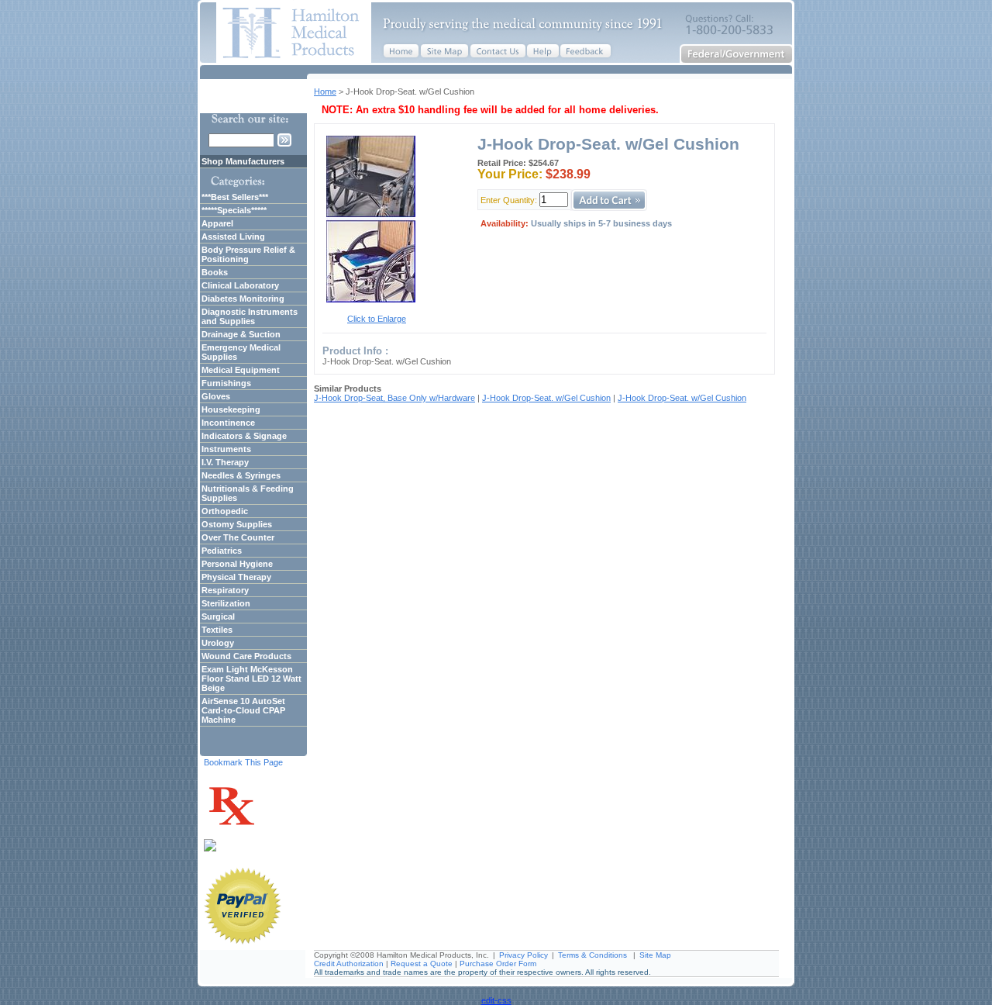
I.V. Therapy (225, 462)
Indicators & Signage (244, 435)
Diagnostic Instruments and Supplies (250, 316)
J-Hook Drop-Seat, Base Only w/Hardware (394, 397)
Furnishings (226, 383)
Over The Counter (238, 537)
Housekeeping (231, 409)
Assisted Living (233, 236)
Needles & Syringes (241, 475)
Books (215, 272)
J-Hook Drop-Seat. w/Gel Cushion (546, 397)
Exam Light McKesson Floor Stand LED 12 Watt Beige (251, 678)
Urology (218, 643)
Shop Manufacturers (243, 161)
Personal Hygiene (237, 563)
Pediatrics (222, 550)
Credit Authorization (349, 963)
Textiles (217, 629)
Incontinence (228, 422)
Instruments (226, 449)
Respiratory (225, 590)
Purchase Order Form (498, 963)
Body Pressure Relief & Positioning (248, 254)
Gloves (216, 396)
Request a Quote (422, 963)
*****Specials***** (234, 210)
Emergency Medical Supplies (241, 352)
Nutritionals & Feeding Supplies (248, 493)
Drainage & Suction (241, 334)
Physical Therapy (236, 577)
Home (325, 91)
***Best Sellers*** (235, 197)
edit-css (496, 1000)
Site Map (655, 955)
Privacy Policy (523, 955)
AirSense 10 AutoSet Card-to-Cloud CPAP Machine (243, 710)
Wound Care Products (246, 656)
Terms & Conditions (592, 955)
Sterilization (226, 603)
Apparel (217, 223)
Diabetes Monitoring (243, 298)
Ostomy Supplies (237, 524)
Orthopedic (225, 511)
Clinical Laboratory (240, 285)
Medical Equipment (241, 370)
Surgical (218, 616)
